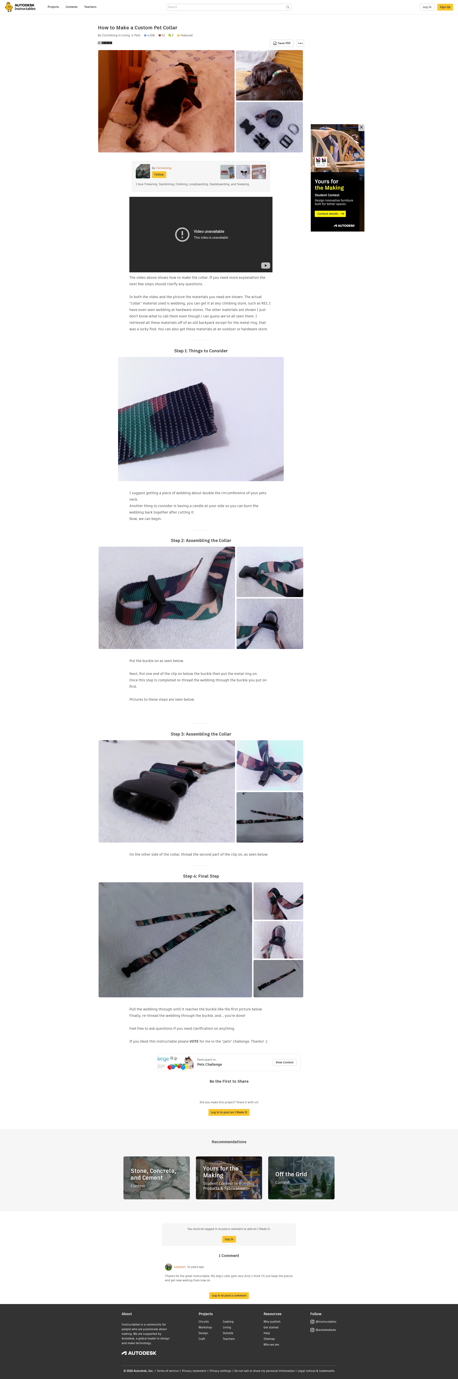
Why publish (272, 1322)
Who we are (271, 1344)
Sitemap (269, 1339)
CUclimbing (110, 35)
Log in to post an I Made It (229, 1112)
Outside (228, 1333)
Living (126, 35)
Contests (71, 7)
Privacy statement (194, 1371)
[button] (300, 43)
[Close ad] (361, 127)
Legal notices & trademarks (316, 1371)
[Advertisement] (337, 178)
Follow (159, 174)
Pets (137, 35)
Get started (271, 1327)
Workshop (205, 1327)
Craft (202, 1339)
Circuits (204, 1322)
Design (203, 1333)
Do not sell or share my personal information (264, 1371)
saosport (180, 1267)
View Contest (284, 1062)
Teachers (90, 7)
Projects (53, 7)
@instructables (326, 1322)
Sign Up (445, 7)
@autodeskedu (326, 1330)
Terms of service (168, 1371)
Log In (427, 7)
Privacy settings (220, 1371)
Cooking (228, 1322)
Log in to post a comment (229, 1295)
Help (267, 1333)
